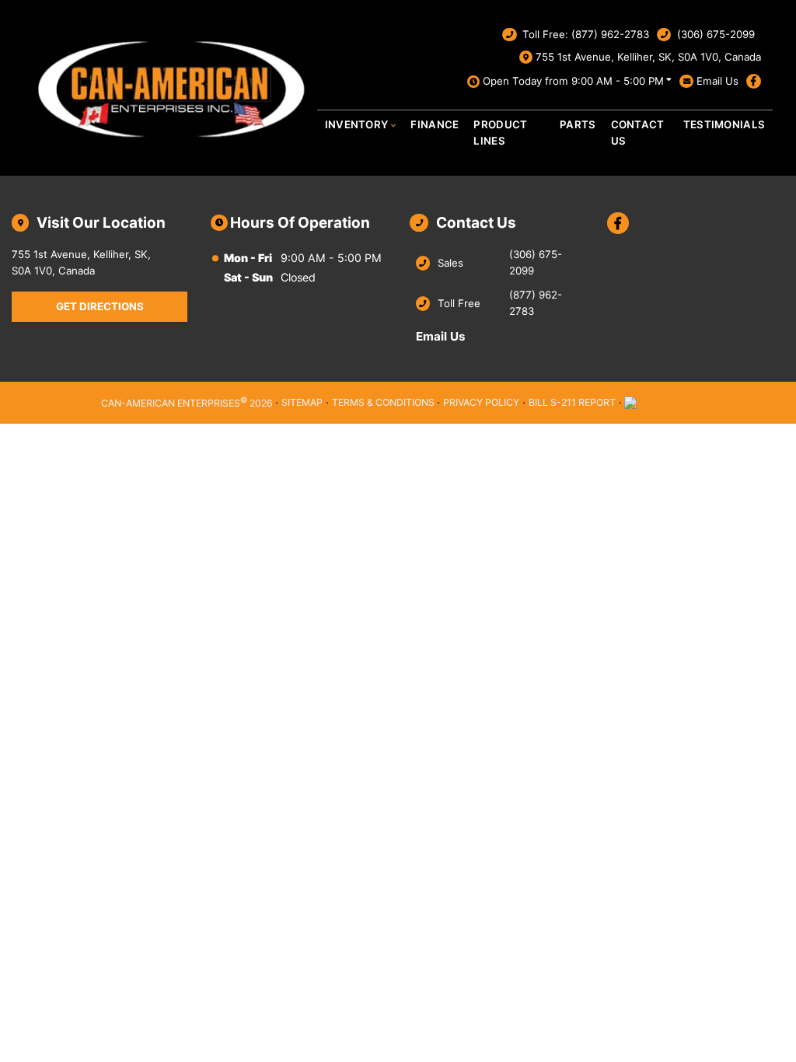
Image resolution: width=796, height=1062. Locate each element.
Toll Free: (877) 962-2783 (585, 34)
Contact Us (638, 132)
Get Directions (100, 306)
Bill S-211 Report (572, 402)
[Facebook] (753, 81)
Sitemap (302, 402)
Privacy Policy (481, 402)
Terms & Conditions (383, 402)
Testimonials (724, 124)
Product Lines (500, 132)
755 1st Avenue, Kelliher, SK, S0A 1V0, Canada (648, 57)
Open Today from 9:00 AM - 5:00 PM (573, 81)
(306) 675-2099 (716, 34)
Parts (578, 124)
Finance (434, 124)
